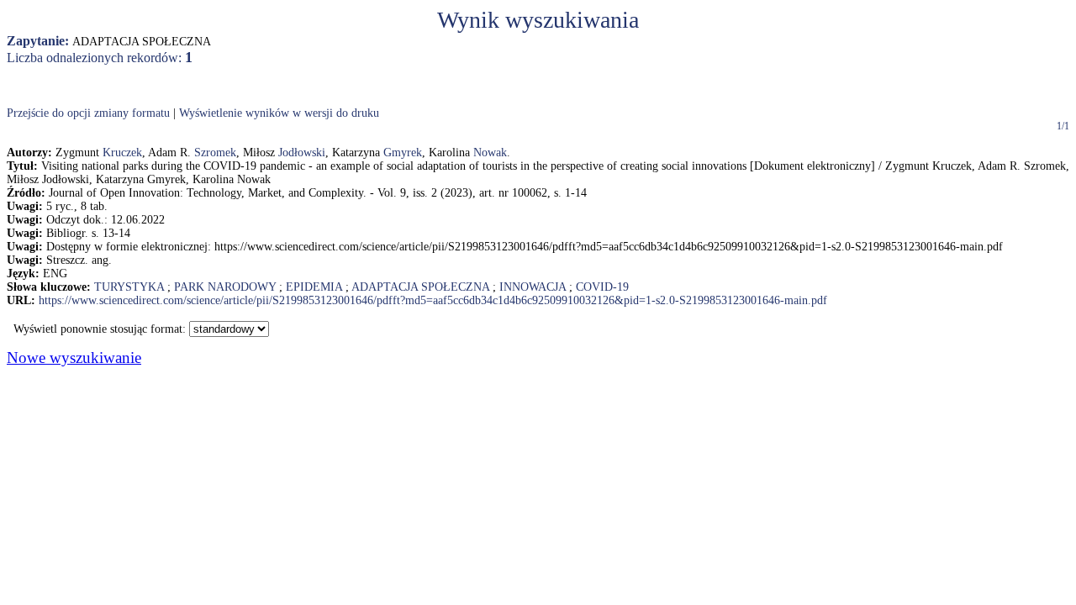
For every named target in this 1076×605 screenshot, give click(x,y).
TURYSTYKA (129, 287)
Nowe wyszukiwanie (74, 357)
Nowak (490, 152)
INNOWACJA (532, 287)
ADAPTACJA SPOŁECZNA (420, 287)
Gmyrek (402, 152)
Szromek (215, 152)
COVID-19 (602, 287)
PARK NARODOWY (225, 287)
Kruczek (122, 152)
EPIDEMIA (314, 287)
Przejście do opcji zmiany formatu (88, 113)
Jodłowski (301, 152)
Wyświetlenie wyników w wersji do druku (279, 113)
